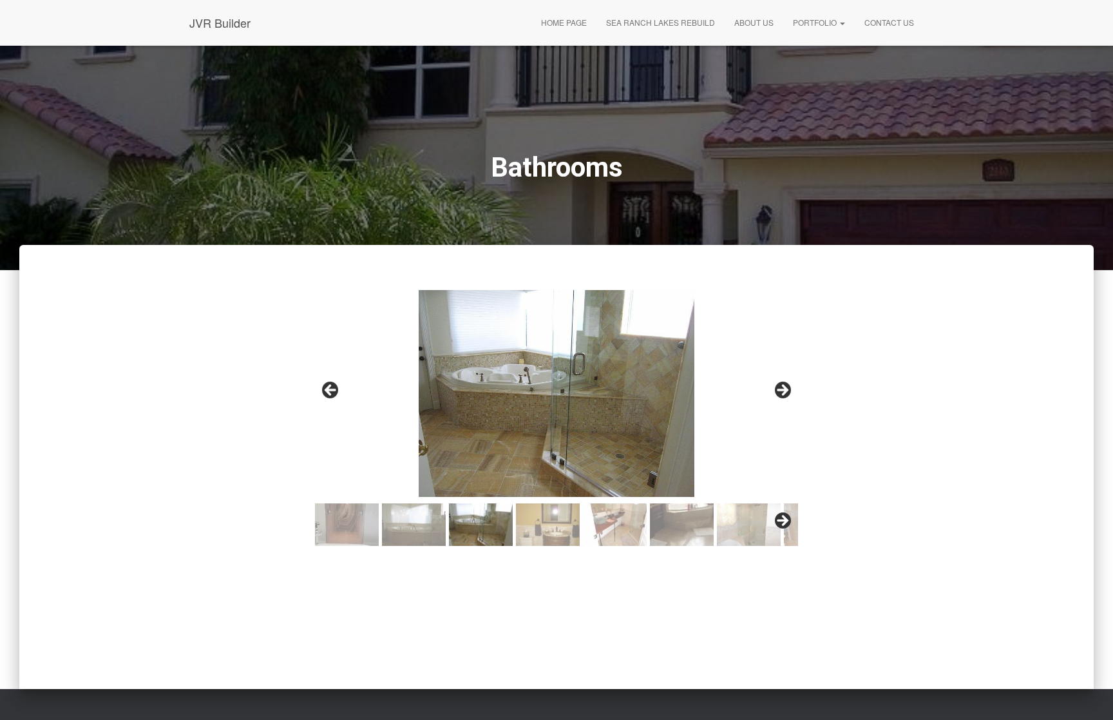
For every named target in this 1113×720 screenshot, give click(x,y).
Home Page (564, 22)
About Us (754, 22)
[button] (842, 22)
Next (782, 390)
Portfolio (816, 22)
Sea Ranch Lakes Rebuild (660, 22)
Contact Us (889, 22)
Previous (331, 390)
